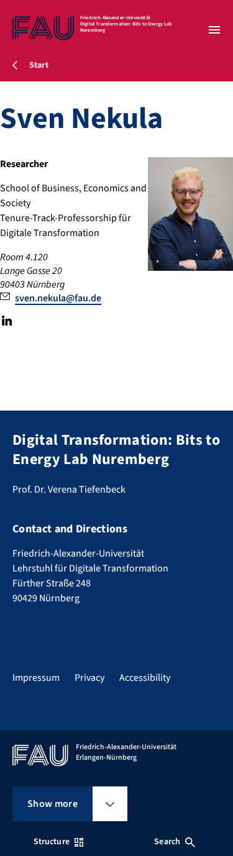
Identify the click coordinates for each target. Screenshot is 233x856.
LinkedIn (7, 320)
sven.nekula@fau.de (58, 298)
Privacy (89, 678)
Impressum (36, 678)
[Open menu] (214, 29)
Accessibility (144, 678)
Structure (52, 842)
